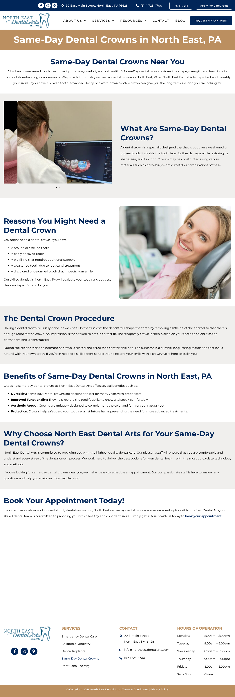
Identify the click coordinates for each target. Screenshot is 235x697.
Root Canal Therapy (76, 666)
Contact (161, 20)
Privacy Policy (159, 689)
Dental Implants (73, 651)
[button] (56, 187)
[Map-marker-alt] (54, 5)
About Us (72, 20)
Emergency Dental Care (79, 636)
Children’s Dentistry (76, 644)
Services (101, 20)
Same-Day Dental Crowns (80, 658)
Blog (180, 20)
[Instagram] (48, 5)
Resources (131, 20)
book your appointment (203, 516)
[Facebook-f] (41, 5)
